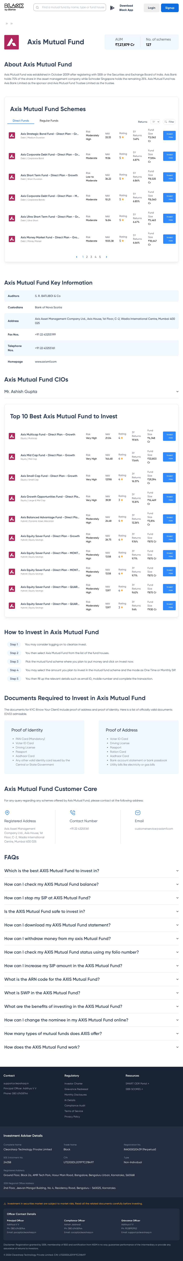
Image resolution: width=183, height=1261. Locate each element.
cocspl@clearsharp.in (82, 1232)
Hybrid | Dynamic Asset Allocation (37, 521)
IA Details (70, 1100)
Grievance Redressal (76, 1089)
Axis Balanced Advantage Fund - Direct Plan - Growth (56, 517)
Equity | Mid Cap (29, 459)
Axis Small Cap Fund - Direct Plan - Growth (49, 476)
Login (151, 7)
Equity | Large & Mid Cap (33, 500)
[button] (20, 121)
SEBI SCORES (134, 1089)
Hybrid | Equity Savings (32, 540)
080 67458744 (18, 1228)
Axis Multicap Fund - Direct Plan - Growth (48, 434)
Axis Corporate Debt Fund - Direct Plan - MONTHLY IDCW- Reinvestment (68, 196)
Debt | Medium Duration (33, 137)
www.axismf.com (46, 361)
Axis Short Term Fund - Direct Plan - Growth (49, 175)
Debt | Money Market (31, 241)
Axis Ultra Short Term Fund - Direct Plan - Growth (53, 216)
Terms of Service (74, 1111)
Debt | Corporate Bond (32, 158)
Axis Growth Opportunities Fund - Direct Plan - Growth (56, 496)
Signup (169, 7)
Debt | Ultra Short (29, 220)
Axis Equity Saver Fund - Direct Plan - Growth (50, 536)
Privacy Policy (72, 1116)
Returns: (142, 121)
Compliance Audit (75, 1105)
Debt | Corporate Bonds (33, 200)
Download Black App (126, 8)
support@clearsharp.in (16, 1083)
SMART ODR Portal (137, 1083)
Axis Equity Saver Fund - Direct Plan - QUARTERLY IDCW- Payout (63, 587)
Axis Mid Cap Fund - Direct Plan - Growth (48, 455)
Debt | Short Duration (31, 179)
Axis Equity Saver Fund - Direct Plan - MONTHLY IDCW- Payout (62, 570)
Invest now (170, 135)
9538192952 (131, 1228)
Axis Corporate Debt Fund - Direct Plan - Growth (53, 154)
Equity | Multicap (29, 438)
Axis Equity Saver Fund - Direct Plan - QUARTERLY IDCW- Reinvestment (67, 604)
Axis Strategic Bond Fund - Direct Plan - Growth (52, 134)
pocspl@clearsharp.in (25, 1232)
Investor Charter (74, 1083)
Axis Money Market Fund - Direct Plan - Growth (51, 237)
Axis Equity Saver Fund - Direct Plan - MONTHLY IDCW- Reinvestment (66, 553)
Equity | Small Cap (30, 479)
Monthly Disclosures (76, 1094)
